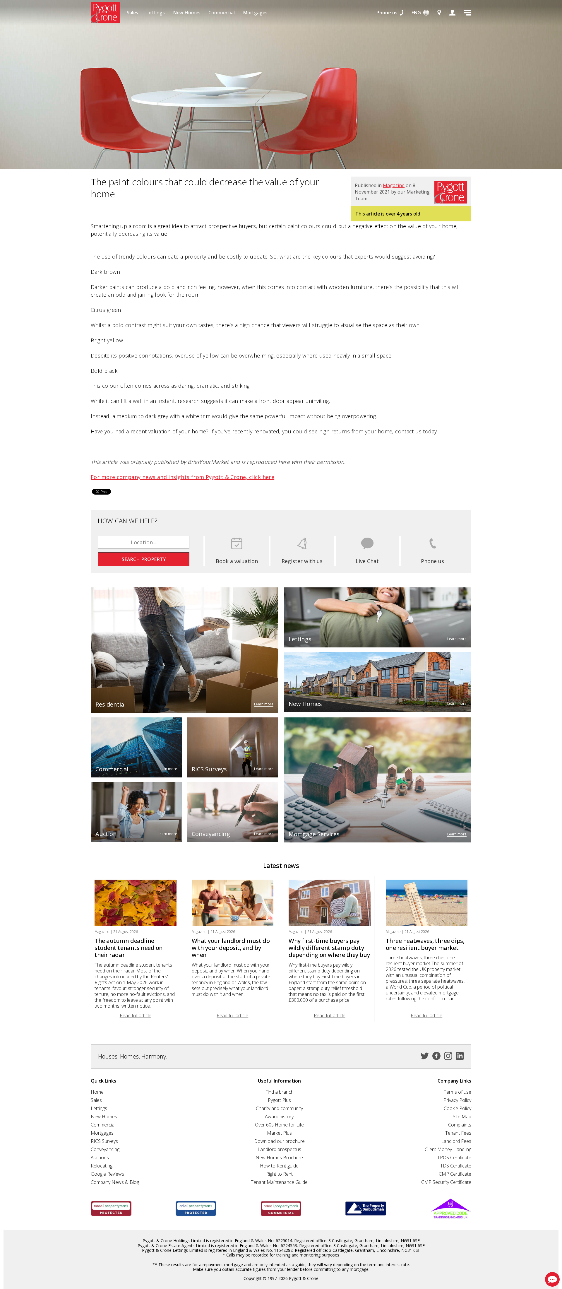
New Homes (187, 13)
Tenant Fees (458, 1133)
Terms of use (457, 1092)
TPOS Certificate (454, 1157)
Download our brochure (279, 1141)
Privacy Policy (457, 1100)
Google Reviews (107, 1174)
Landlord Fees (456, 1141)
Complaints (459, 1125)
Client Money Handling (448, 1149)
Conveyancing (105, 1149)
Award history (279, 1116)
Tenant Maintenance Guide (279, 1182)
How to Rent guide (279, 1166)
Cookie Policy (457, 1108)
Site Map (462, 1116)
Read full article (135, 1015)
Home (97, 1092)
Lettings (155, 13)
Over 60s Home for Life (279, 1125)
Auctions (100, 1157)
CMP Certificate (455, 1174)
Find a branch (279, 1092)
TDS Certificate (455, 1166)
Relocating (101, 1166)
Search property (144, 559)
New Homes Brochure (279, 1157)
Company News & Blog (115, 1182)
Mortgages (255, 13)
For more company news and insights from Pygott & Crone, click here (182, 477)
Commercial (221, 13)
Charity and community (279, 1108)
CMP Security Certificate (446, 1182)
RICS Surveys (104, 1141)
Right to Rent (279, 1174)
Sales (132, 13)
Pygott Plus (279, 1100)
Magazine (394, 185)
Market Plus (279, 1133)
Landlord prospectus (279, 1149)
